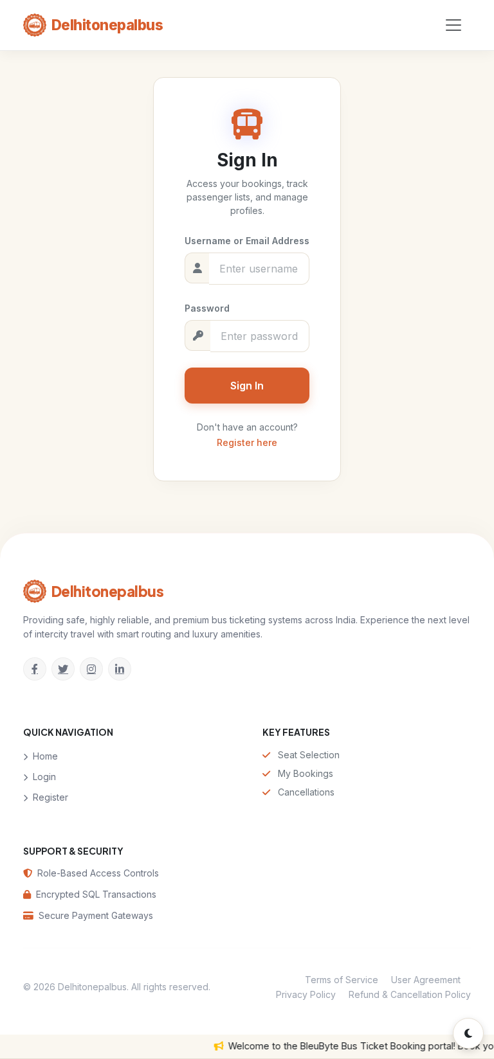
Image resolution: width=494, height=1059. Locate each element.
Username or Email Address (247, 240)
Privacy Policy (306, 993)
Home (44, 755)
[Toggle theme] (468, 1033)
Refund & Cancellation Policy (410, 993)
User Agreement (426, 979)
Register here (247, 442)
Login (43, 775)
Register (49, 796)
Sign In (247, 385)
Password (207, 308)
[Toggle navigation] (453, 25)
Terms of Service (341, 979)
